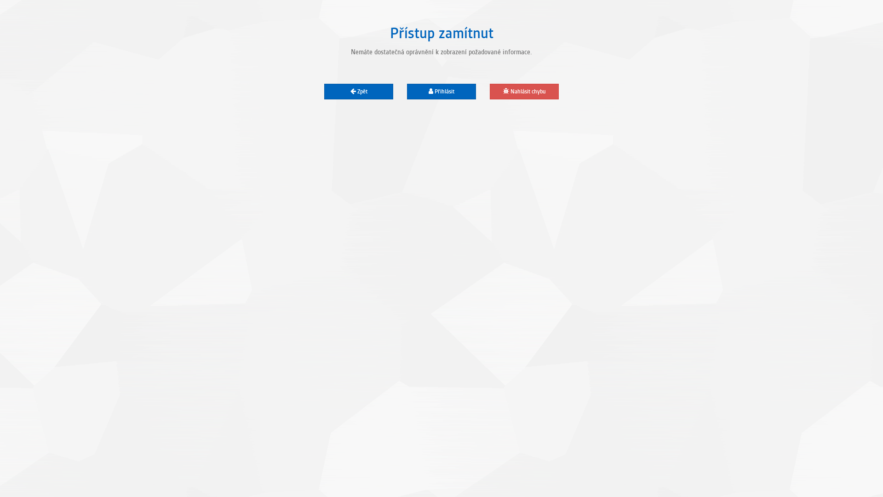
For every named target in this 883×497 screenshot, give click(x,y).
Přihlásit (443, 91)
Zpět (361, 91)
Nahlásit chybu (527, 91)
